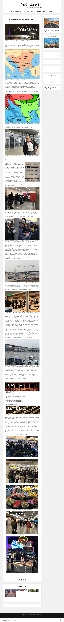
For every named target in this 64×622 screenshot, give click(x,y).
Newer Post (5, 607)
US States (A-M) (18, 11)
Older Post (39, 607)
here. (45, 31)
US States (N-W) (26, 11)
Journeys (27, 614)
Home (22, 607)
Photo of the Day (39, 614)
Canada (32, 11)
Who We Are (32, 614)
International (39, 11)
